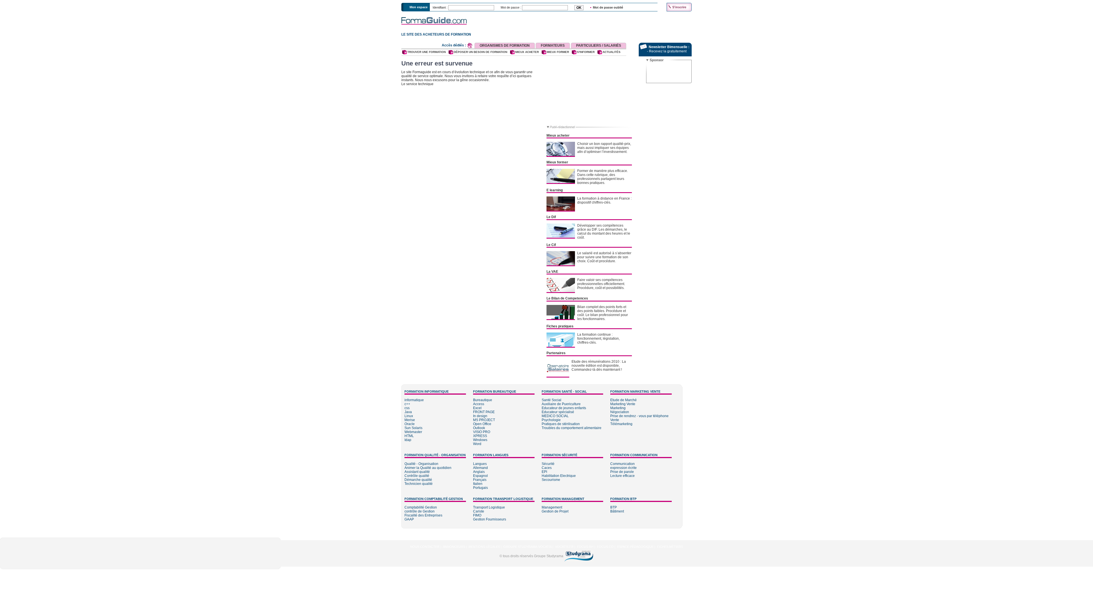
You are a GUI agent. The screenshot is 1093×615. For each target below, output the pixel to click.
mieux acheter (527, 52)
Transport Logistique (489, 507)
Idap (407, 440)
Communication (622, 464)
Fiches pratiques (560, 326)
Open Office (482, 424)
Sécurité (548, 464)
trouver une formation (426, 52)
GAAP (409, 519)
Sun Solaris (413, 428)
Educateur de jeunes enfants (564, 408)
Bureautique (482, 400)
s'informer (586, 52)
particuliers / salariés (598, 46)
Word (477, 444)
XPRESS (480, 436)
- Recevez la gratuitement (667, 51)
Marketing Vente (622, 404)
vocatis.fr (564, 546)
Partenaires (556, 353)
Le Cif (551, 245)
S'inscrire (679, 7)
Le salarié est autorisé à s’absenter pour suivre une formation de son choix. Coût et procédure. (604, 257)
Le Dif (551, 217)
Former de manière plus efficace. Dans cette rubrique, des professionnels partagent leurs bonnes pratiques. (602, 177)
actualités (612, 52)
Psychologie (551, 420)
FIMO (477, 515)
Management (552, 507)
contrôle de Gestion (419, 511)
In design (480, 416)
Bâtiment (617, 511)
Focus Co (605, 546)
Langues (480, 464)
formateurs (553, 46)
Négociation (619, 412)
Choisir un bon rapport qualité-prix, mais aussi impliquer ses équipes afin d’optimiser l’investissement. (604, 148)
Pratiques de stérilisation (561, 424)
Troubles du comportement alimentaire (571, 428)
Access (478, 404)
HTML (409, 436)
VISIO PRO (481, 432)
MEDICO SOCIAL (555, 416)
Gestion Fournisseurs (489, 519)
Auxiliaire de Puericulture (561, 404)
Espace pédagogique (635, 546)
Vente (614, 420)
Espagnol (480, 476)
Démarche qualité (418, 480)
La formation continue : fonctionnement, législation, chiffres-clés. (598, 339)
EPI (544, 472)
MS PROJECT (484, 420)
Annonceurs (454, 546)
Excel (477, 408)
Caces (547, 468)
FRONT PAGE (484, 412)
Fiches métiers (670, 546)
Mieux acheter (558, 136)
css (407, 408)
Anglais (479, 472)
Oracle (409, 424)
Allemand (480, 468)
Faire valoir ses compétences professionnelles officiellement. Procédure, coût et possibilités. (601, 284)
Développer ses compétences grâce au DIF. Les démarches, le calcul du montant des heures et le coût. (603, 231)
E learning (554, 190)
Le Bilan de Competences (567, 298)
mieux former (558, 52)
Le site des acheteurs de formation (435, 34)
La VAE (552, 272)
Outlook (479, 428)
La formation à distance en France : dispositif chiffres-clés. (604, 200)
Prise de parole (622, 472)
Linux (408, 416)
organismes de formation (505, 46)
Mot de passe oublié (608, 7)
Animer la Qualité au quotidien (427, 468)
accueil (470, 45)
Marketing (618, 408)
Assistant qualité (417, 472)
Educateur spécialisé (558, 412)
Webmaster (413, 432)
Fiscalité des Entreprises (423, 515)
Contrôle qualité (416, 476)
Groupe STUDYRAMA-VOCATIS (527, 546)
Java (408, 412)
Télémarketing (621, 424)
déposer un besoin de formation (480, 52)
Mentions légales (484, 546)
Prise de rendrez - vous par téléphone (639, 416)
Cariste (478, 511)
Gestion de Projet (555, 511)
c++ (407, 404)
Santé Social (551, 400)
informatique (414, 400)
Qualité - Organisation (421, 464)
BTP (613, 507)
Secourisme (551, 480)
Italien (477, 484)
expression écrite (623, 468)
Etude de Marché (623, 400)
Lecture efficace (622, 476)
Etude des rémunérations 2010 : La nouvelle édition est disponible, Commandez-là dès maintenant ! (599, 366)
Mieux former (557, 162)
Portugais (480, 488)
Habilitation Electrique (559, 476)
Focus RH (585, 546)
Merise (409, 420)
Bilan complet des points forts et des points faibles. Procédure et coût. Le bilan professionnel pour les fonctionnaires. (602, 313)
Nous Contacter (424, 546)
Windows (480, 440)
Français (479, 480)
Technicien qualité (418, 484)
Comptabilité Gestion (420, 507)
